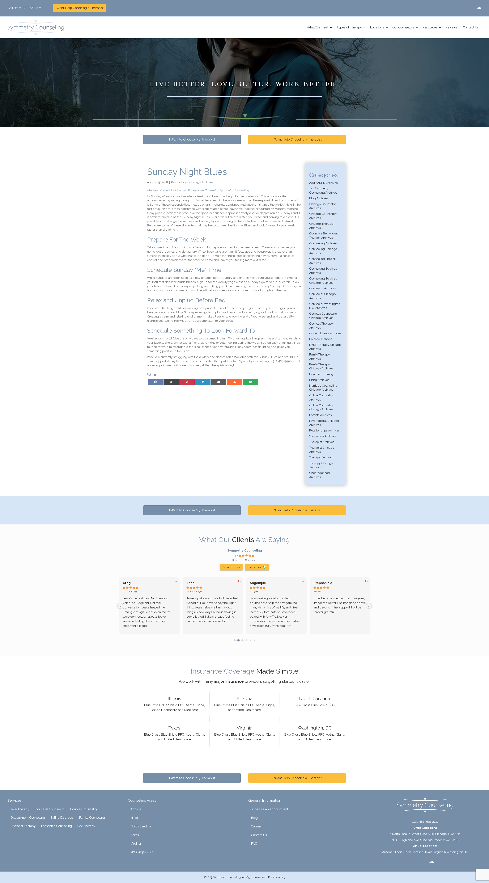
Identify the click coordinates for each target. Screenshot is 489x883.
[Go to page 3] (246, 640)
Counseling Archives (323, 243)
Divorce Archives (320, 339)
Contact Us (471, 27)
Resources (429, 27)
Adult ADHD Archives (323, 183)
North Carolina (141, 826)
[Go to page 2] (242, 640)
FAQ (254, 843)
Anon (190, 583)
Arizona (136, 809)
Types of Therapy (349, 27)
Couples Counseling (84, 809)
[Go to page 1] (238, 640)
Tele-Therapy (19, 809)
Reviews (451, 27)
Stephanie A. (323, 583)
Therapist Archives (321, 442)
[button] (331, 27)
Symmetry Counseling (244, 550)
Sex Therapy (86, 826)
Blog (254, 818)
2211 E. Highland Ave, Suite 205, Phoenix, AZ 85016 (425, 840)
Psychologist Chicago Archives (192, 182)
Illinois (135, 818)
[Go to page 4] (250, 640)
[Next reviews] (369, 606)
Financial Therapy (321, 374)
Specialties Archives (322, 436)
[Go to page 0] (235, 640)
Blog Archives (318, 198)
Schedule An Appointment (269, 809)
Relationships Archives (324, 430)
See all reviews (231, 567)
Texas (135, 835)
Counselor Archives (322, 288)
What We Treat (317, 27)
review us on (255, 567)
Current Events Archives (325, 333)
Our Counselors (403, 27)
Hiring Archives (319, 380)
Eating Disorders (62, 817)
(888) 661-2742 (428, 821)
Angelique (258, 583)
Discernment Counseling (28, 817)
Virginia (136, 843)
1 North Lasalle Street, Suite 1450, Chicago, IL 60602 (425, 834)
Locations (377, 27)
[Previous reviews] (120, 606)
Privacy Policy (276, 877)
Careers (256, 826)
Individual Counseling (50, 809)
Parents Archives (320, 415)
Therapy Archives (321, 457)
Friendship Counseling (56, 826)
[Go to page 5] (254, 640)
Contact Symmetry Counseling (248, 361)
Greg (127, 583)
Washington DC (142, 852)
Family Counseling (92, 817)
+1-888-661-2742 (31, 8)
